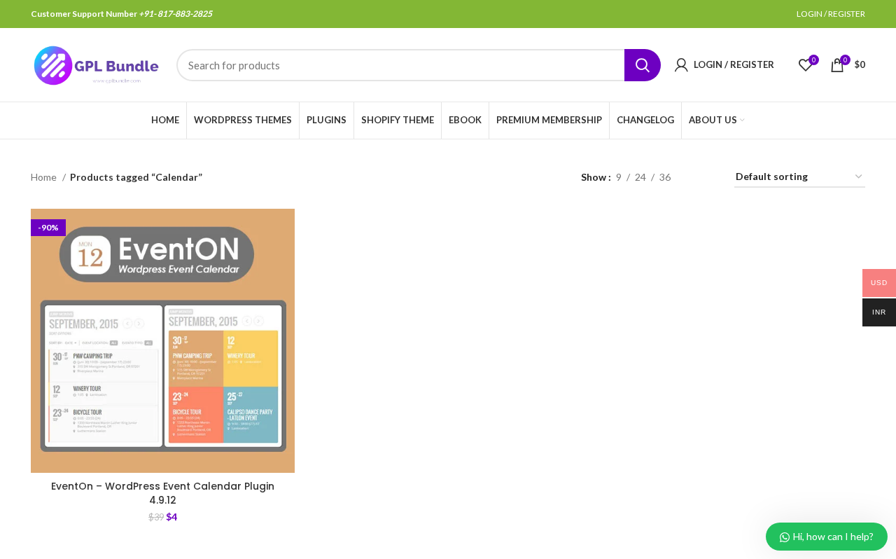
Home (45, 177)
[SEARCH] (642, 65)
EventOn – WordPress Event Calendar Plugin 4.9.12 (162, 493)
